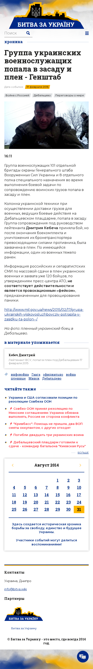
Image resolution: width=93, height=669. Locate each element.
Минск (34, 378)
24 (79, 502)
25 (14, 509)
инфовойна (20, 375)
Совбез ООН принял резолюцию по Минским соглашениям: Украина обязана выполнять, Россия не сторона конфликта (44, 412)
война (71, 375)
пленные (18, 378)
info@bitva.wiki (15, 589)
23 (68, 502)
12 (25, 494)
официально (53, 375)
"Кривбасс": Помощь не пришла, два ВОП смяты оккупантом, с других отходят (46, 426)
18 (14, 502)
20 (36, 502)
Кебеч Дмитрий (22, 355)
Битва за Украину (24, 628)
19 (25, 502)
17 (79, 494)
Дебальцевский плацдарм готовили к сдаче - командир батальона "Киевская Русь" (47, 444)
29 (57, 509)
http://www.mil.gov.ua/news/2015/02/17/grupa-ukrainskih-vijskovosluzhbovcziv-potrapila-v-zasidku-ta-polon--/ (43, 314)
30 (68, 509)
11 (14, 494)
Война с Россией (17, 95)
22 (57, 502)
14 (47, 494)
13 (36, 494)
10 (79, 487)
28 (46, 509)
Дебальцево (42, 95)
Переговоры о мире (69, 95)
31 (79, 509)
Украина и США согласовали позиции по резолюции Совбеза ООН (43, 399)
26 (24, 509)
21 (47, 502)
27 (36, 509)
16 (68, 494)
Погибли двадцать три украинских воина (48, 435)
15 (58, 494)
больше (83, 452)
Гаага (36, 375)
